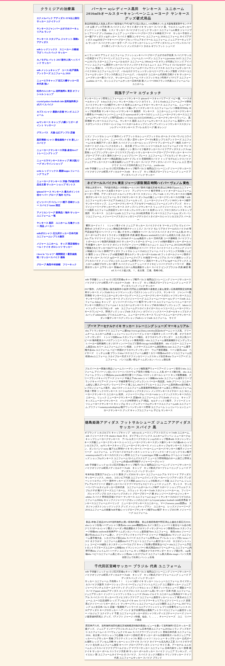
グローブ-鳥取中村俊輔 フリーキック (57, 264)
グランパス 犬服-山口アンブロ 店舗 (56, 132)
